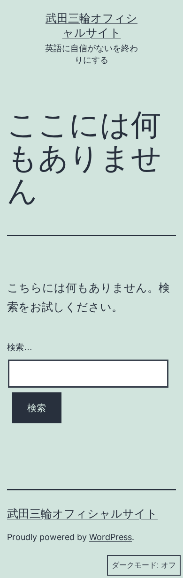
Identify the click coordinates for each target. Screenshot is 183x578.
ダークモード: (135, 565)
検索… (19, 347)
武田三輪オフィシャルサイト (82, 513)
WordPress (110, 537)
